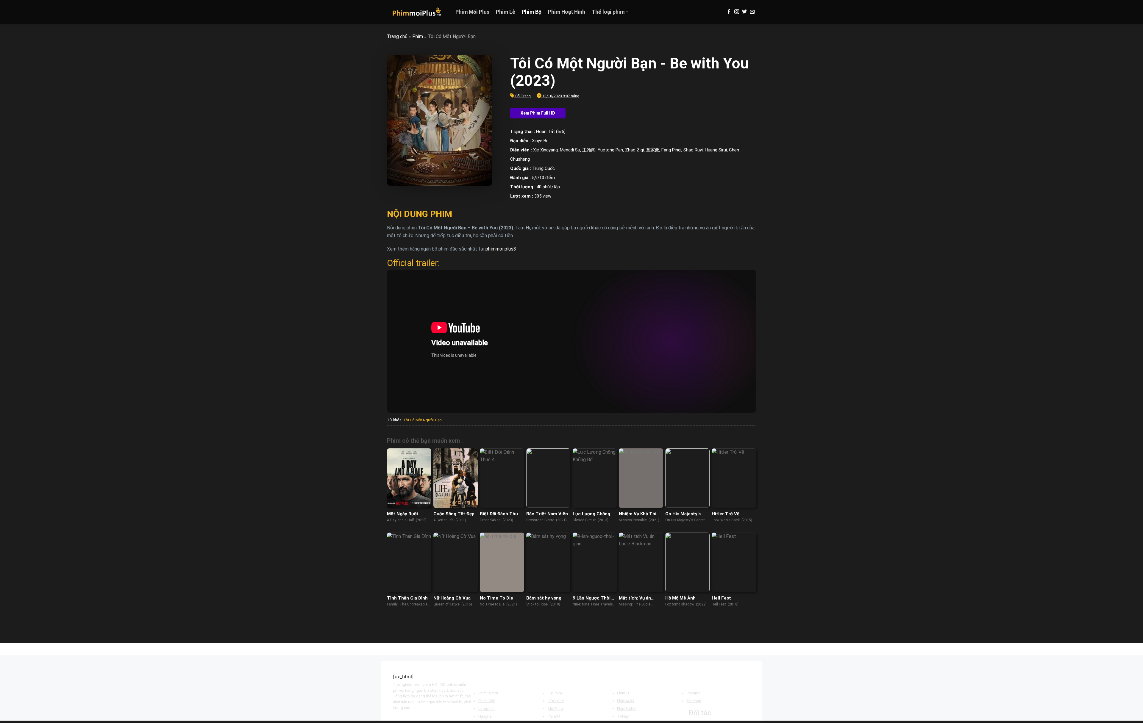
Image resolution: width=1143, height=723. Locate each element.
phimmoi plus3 (500, 249)
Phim (417, 36)
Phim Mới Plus (472, 12)
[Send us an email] (752, 12)
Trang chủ (397, 36)
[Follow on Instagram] (736, 12)
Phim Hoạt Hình (566, 12)
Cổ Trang (523, 96)
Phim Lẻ (505, 12)
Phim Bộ (531, 12)
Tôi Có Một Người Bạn (422, 420)
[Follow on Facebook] (729, 12)
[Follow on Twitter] (744, 12)
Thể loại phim (608, 12)
